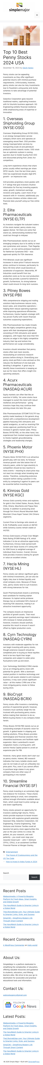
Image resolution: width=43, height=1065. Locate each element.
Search (6, 873)
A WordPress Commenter (13, 945)
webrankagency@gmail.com (15, 995)
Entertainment (12, 852)
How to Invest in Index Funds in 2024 (21, 862)
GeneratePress (33, 1062)
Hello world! (32, 945)
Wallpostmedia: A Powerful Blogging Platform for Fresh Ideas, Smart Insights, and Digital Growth (20, 899)
